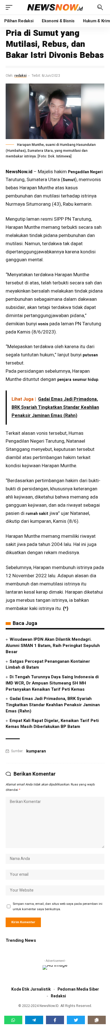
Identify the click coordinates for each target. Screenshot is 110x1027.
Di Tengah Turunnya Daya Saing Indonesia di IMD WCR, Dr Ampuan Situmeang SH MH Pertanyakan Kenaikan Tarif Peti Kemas (52, 683)
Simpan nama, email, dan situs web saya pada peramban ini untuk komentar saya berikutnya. (57, 906)
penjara (64, 380)
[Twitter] (76, 1020)
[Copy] (97, 1020)
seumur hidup (85, 380)
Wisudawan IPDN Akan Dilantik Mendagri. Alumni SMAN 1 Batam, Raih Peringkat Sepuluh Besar (53, 645)
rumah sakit (37, 514)
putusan (90, 355)
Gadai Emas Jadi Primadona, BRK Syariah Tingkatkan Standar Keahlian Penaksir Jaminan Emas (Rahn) (53, 704)
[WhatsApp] (13, 1020)
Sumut (69, 180)
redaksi (20, 75)
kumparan (36, 751)
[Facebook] (55, 1020)
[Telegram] (34, 1020)
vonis (43, 324)
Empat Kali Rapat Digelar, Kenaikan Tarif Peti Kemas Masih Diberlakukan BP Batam (52, 723)
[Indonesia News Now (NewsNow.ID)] (55, 7)
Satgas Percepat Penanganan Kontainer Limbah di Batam (48, 664)
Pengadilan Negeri (85, 172)
